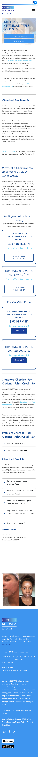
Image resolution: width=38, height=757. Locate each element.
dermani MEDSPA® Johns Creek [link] (20, 61)
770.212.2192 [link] (7, 644)
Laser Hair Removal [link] (9, 639)
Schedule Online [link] (25, 642)
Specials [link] (13, 642)
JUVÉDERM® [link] (14, 636)
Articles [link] (5, 642)
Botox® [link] (5, 636)
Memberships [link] (24, 639)
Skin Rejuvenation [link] (28, 636)
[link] (35, 2)
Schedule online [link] (8, 151)
